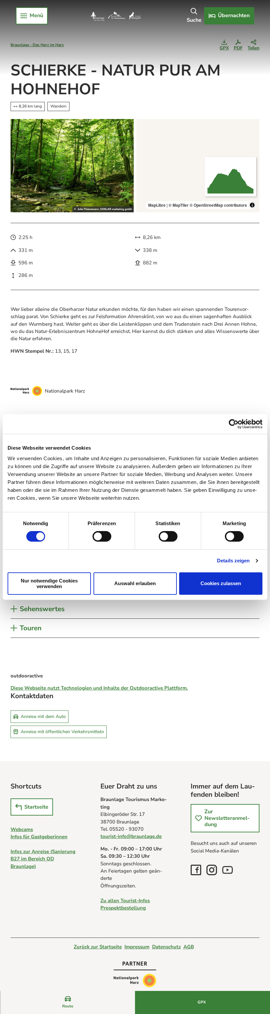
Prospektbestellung (123, 908)
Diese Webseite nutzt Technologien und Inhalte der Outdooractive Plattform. (99, 688)
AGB (188, 946)
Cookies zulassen (221, 583)
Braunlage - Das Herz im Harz (37, 44)
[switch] (102, 536)
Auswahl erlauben (135, 583)
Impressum (136, 946)
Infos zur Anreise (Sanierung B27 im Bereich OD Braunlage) (43, 859)
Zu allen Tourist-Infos (125, 900)
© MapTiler (179, 205)
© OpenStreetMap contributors (218, 205)
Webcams (22, 829)
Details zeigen (233, 560)
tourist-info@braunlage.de (131, 836)
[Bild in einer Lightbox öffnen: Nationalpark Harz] (26, 391)
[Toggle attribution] (252, 205)
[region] (197, 166)
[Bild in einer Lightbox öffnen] (72, 166)
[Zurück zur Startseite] (116, 16)
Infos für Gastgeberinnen (39, 836)
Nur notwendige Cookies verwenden (49, 583)
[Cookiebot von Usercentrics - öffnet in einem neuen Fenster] (233, 424)
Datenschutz (166, 946)
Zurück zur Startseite (98, 946)
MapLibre (157, 205)
